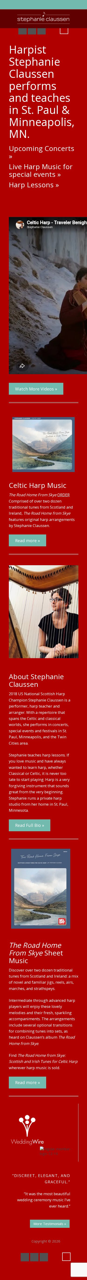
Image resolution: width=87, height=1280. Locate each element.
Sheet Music (36, 952)
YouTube (32, 30)
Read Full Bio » (29, 825)
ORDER (63, 494)
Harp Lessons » (34, 184)
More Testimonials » (49, 1223)
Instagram (51, 30)
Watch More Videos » (36, 389)
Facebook (22, 30)
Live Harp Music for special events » (41, 170)
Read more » (27, 540)
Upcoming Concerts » (41, 152)
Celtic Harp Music (37, 485)
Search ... (64, 30)
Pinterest (41, 30)
